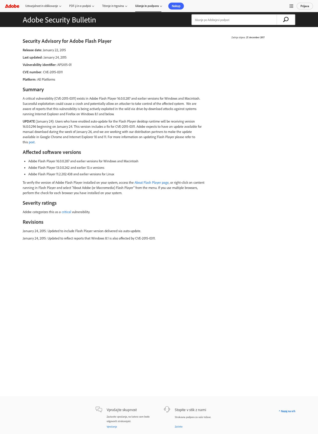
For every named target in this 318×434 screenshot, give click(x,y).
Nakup (176, 6)
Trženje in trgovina (113, 6)
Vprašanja (112, 426)
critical (66, 212)
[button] (291, 6)
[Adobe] (12, 6)
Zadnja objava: (238, 37)
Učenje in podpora (147, 6)
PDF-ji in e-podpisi (80, 6)
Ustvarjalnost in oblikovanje (41, 6)
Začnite (179, 426)
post (32, 142)
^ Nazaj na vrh (287, 411)
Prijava (304, 6)
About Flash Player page (152, 182)
